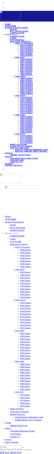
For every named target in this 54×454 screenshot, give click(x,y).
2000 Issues (26, 78)
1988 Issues (26, 118)
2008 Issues (26, 92)
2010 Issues (26, 74)
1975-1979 (20, 134)
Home (8, 216)
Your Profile (17, 40)
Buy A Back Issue (19, 31)
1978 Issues (26, 141)
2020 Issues (26, 55)
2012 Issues (26, 71)
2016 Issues (26, 64)
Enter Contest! (14, 165)
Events (9, 153)
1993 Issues (26, 102)
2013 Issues (26, 69)
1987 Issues (26, 120)
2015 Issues (26, 66)
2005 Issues (26, 87)
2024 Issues (26, 48)
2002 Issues (26, 81)
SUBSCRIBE (10, 219)
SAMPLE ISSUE (17, 36)
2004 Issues (26, 85)
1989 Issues (26, 116)
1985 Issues (26, 123)
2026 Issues (26, 45)
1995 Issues (26, 106)
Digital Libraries (20, 148)
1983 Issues (26, 127)
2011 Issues (26, 73)
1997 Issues (26, 109)
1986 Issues (26, 122)
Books (13, 29)
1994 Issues (26, 104)
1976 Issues (26, 137)
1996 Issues (26, 108)
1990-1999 (20, 95)
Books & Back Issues (16, 27)
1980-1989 (20, 115)
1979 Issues (26, 142)
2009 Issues (26, 94)
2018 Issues (26, 61)
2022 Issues (26, 52)
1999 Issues (26, 113)
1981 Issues (26, 130)
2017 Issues (26, 62)
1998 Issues (26, 111)
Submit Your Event (20, 155)
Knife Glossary (18, 144)
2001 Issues (26, 80)
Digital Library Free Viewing (31, 151)
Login (13, 38)
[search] (23, 447)
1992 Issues (26, 101)
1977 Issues (26, 139)
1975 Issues (26, 135)
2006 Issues (26, 88)
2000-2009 (20, 76)
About (8, 156)
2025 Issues (26, 47)
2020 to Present (24, 43)
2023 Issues (26, 50)
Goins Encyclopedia (21, 146)
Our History (17, 160)
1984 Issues (26, 125)
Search (8, 439)
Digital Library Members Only (31, 149)
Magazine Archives (20, 41)
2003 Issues (26, 83)
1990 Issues (26, 97)
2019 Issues (26, 59)
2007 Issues (26, 90)
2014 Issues (26, 67)
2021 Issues (26, 54)
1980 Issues (26, 132)
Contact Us (16, 162)
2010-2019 (20, 57)
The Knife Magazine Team (24, 158)
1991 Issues (26, 99)
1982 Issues (26, 128)
